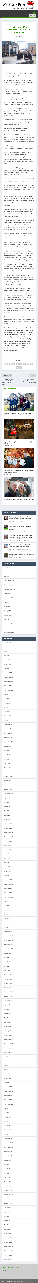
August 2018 (7, 1056)
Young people (8, 632)
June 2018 (7, 1065)
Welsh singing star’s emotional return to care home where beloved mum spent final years (21, 518)
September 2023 (8, 793)
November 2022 (8, 836)
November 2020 (8, 940)
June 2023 (7, 806)
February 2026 (8, 668)
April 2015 (7, 1229)
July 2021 (6, 905)
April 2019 (7, 1022)
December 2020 (8, 936)
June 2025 (7, 703)
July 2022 (6, 854)
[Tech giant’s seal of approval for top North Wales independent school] (19, 402)
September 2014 (8, 1259)
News (21, 521)
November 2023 (8, 785)
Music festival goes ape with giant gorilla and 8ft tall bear (21, 554)
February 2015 (8, 1237)
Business (18, 531)
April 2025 (7, 711)
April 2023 (7, 815)
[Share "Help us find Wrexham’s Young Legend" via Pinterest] (21, 364)
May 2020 (6, 966)
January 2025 (8, 724)
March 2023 (7, 819)
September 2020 (8, 949)
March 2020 (7, 974)
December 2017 (8, 1091)
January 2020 (8, 983)
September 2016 (8, 1156)
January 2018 (8, 1087)
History (6, 610)
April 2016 (7, 1177)
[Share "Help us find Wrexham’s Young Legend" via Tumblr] (17, 364)
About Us (5, 1270)
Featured (24, 540)
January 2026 (8, 673)
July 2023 (6, 802)
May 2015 (6, 1225)
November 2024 (8, 733)
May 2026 (6, 655)
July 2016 (6, 1164)
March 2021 (7, 923)
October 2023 (8, 789)
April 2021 (7, 918)
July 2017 (6, 1112)
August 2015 (7, 1212)
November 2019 (8, 992)
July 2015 (6, 1216)
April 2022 (7, 867)
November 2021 (8, 888)
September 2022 (8, 845)
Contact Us (5, 1273)
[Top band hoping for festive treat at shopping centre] (19, 429)
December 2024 (8, 729)
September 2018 (8, 1052)
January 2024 (8, 776)
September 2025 (8, 690)
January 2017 (8, 1138)
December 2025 (8, 677)
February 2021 (8, 927)
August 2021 (7, 901)
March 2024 (7, 767)
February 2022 (8, 875)
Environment (7, 593)
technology (7, 623)
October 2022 (8, 841)
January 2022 (8, 880)
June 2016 (7, 1169)
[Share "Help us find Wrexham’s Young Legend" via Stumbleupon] (31, 364)
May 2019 (6, 1018)
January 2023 (8, 828)
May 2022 (6, 862)
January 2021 (8, 931)
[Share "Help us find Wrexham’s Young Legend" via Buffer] (28, 364)
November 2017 (8, 1095)
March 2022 (7, 871)
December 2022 (8, 832)
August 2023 (7, 798)
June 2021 (7, 910)
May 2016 (6, 1173)
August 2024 (7, 746)
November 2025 (8, 681)
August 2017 (7, 1108)
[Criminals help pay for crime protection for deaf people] (19, 487)
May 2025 (6, 707)
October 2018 (8, 1048)
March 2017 (7, 1130)
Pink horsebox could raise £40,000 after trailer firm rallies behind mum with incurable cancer (21, 546)
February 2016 (8, 1186)
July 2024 (6, 750)
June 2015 (7, 1220)
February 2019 (8, 1031)
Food (5, 602)
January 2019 (8, 1035)
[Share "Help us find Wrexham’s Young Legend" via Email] (17, 367)
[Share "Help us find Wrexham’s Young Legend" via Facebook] (6, 364)
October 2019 (8, 996)
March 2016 (7, 1181)
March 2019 (7, 1026)
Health (17, 521)
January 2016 (8, 1190)
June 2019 (7, 1013)
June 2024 (7, 755)
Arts (17, 557)
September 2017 (8, 1104)
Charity (23, 549)
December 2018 (8, 1039)
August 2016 (7, 1160)
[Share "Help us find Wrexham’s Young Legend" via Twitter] (10, 364)
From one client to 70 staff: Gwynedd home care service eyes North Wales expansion (20, 527)
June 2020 (7, 961)
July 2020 (6, 957)
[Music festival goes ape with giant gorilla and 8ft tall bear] (6, 555)
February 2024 (8, 772)
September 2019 (8, 1000)
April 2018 (7, 1074)
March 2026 (7, 664)
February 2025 (8, 720)
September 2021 (8, 897)
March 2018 (7, 1078)
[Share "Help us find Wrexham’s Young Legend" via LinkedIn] (24, 364)
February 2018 (8, 1082)
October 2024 (8, 737)
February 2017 (8, 1134)
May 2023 (6, 811)
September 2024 (8, 742)
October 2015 (8, 1203)
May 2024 (6, 759)
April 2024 (7, 763)
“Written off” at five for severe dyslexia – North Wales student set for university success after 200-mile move (21, 537)
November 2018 (8, 1043)
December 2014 (8, 1246)
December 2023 (8, 780)
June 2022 (7, 858)
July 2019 (6, 1009)
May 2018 (6, 1069)
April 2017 (7, 1125)
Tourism (6, 628)
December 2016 (8, 1143)
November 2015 (8, 1199)
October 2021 (8, 893)
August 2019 (7, 1005)
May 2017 (6, 1121)
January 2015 (8, 1242)
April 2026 (7, 660)
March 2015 (7, 1233)
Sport (5, 619)
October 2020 (8, 944)
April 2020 (7, 970)
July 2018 (6, 1061)
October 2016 (8, 1151)
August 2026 (7, 642)
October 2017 (8, 1099)
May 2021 (6, 914)
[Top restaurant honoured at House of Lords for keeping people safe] (19, 458)
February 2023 (8, 823)
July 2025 (6, 698)
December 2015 (8, 1194)
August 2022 (7, 849)
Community (7, 580)
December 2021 (8, 884)
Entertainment (8, 589)
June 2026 (7, 651)
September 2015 (8, 1207)
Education (18, 540)
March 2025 (7, 716)
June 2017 (7, 1117)
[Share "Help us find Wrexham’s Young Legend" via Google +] (13, 364)
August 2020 (7, 953)
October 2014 (8, 1255)
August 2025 (7, 694)
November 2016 (8, 1147)
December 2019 (8, 987)
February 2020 (8, 979)
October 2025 (8, 685)
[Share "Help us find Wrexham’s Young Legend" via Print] (21, 367)
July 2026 (6, 647)
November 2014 (8, 1250)
